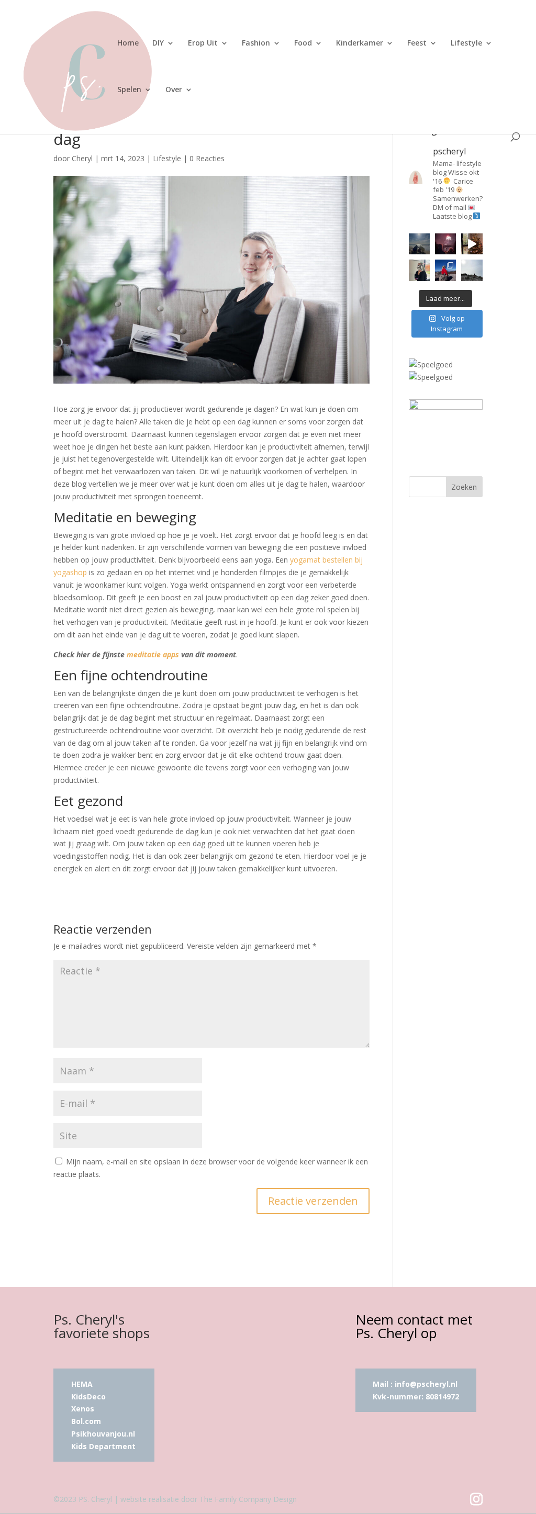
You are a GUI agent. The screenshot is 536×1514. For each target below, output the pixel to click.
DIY (158, 43)
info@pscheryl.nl (426, 1384)
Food (303, 43)
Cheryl (82, 158)
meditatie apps (153, 654)
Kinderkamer (359, 43)
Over (173, 90)
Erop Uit (203, 43)
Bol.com (86, 1421)
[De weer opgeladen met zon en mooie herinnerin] (445, 270)
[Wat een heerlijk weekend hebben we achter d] (471, 270)
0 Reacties (207, 158)
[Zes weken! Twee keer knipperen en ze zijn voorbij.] (419, 243)
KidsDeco (88, 1396)
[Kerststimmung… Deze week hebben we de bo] (471, 243)
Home (128, 43)
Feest (417, 43)
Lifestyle (466, 43)
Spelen (129, 90)
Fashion (256, 43)
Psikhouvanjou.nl (104, 1434)
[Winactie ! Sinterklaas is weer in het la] (419, 270)
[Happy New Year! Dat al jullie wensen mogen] (445, 243)
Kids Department (103, 1446)
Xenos (82, 1409)
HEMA (82, 1384)
